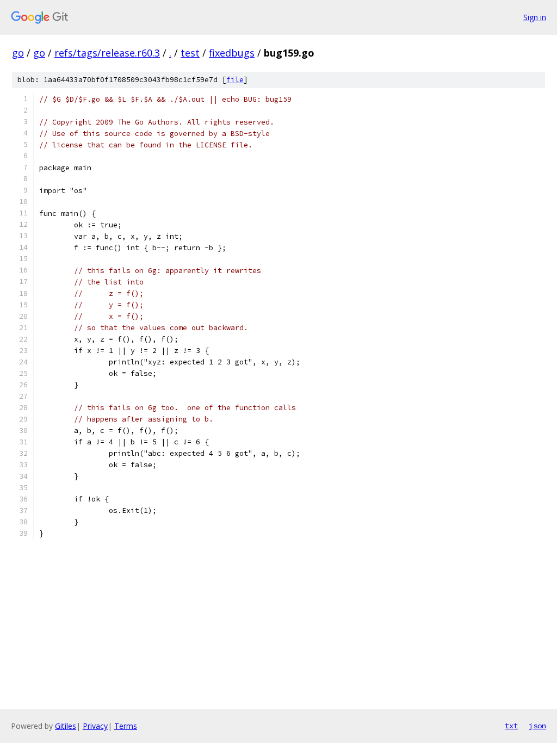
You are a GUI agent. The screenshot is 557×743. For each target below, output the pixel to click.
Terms (125, 726)
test (190, 52)
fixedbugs (232, 52)
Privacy (95, 726)
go (18, 52)
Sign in (534, 17)
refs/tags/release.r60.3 (107, 52)
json (537, 725)
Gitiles (65, 726)
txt (511, 725)
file (235, 79)
